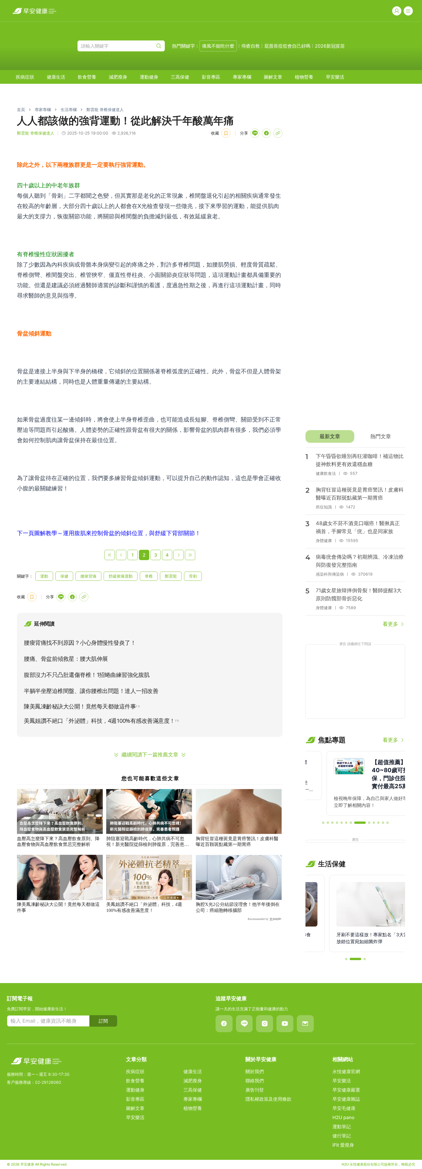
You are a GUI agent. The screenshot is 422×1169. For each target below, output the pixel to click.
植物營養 (304, 77)
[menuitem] (25, 77)
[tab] (329, 436)
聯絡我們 (254, 1080)
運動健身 (149, 77)
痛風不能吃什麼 (218, 46)
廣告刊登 (254, 1090)
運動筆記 (341, 1126)
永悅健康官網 (346, 1071)
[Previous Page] (121, 555)
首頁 (21, 109)
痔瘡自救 (250, 46)
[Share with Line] (255, 133)
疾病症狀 (25, 77)
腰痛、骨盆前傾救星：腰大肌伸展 (66, 658)
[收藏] (226, 133)
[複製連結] (277, 133)
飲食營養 (87, 77)
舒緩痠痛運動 (121, 576)
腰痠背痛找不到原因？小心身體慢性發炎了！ (80, 642)
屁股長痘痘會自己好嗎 (287, 46)
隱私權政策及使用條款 (268, 1099)
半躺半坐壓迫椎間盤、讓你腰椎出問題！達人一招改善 (91, 691)
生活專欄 (69, 109)
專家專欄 (242, 77)
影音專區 (211, 77)
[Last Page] (190, 555)
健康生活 (56, 77)
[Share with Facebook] (266, 133)
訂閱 (103, 1021)
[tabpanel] (355, 537)
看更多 (390, 624)
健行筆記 (341, 1136)
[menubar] (180, 77)
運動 (44, 576)
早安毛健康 (343, 1108)
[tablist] (355, 436)
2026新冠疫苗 (330, 46)
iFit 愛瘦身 (343, 1145)
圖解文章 (273, 77)
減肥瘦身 (118, 77)
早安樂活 (335, 77)
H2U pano (343, 1117)
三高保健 (180, 77)
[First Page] (109, 555)
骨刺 (193, 576)
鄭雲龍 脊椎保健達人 (105, 109)
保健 (64, 576)
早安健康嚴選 (346, 1090)
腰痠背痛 (88, 576)
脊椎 (149, 576)
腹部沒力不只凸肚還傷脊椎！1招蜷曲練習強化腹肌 (87, 674)
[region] (355, 783)
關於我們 (254, 1071)
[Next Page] (178, 555)
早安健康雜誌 (346, 1099)
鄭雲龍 (171, 576)
